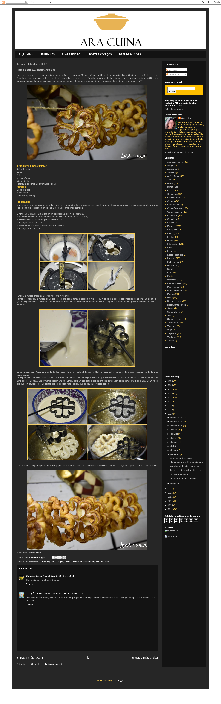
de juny (174, 438)
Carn (169, 190)
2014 (170, 501)
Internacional (173, 244)
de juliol (174, 434)
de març (174, 450)
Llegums (171, 258)
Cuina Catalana (174, 208)
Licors (170, 251)
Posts (170, 297)
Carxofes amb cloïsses (181, 458)
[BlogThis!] (55, 557)
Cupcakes (172, 219)
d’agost (174, 429)
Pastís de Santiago (179, 474)
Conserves (172, 194)
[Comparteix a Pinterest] (64, 557)
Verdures (171, 337)
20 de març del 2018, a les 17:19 (67, 593)
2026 (170, 381)
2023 (170, 393)
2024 (170, 389)
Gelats (170, 240)
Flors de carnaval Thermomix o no (186, 462)
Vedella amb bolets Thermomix (184, 466)
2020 (170, 405)
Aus (169, 180)
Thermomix (85, 561)
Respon (29, 584)
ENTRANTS (48, 54)
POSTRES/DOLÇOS (100, 54)
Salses (170, 308)
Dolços (60, 561)
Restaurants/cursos (176, 305)
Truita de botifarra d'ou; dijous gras (186, 470)
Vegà (169, 330)
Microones (172, 265)
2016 (170, 493)
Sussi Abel (186, 118)
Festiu (67, 561)
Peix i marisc (173, 287)
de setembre (176, 425)
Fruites (170, 237)
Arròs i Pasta (173, 176)
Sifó (169, 315)
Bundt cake (172, 187)
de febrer (175, 454)
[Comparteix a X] (58, 557)
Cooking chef (173, 197)
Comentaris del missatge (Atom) (46, 664)
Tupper (95, 561)
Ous (169, 272)
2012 (170, 509)
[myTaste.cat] (171, 531)
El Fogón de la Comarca (38, 593)
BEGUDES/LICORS (130, 54)
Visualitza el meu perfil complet (179, 152)
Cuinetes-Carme (34, 576)
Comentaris (174, 74)
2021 (170, 401)
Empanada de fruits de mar (183, 478)
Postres (75, 561)
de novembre (177, 421)
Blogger (120, 680)
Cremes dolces (174, 204)
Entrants (171, 226)
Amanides (172, 169)
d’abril (173, 446)
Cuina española (48, 561)
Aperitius (171, 172)
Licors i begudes (175, 255)
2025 (170, 385)
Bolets (170, 183)
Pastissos (171, 280)
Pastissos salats (175, 283)
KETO (170, 247)
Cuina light (172, 215)
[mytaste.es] (171, 536)
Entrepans (172, 230)
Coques (171, 201)
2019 (170, 410)
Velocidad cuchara (35, 552)
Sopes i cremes (174, 319)
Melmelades (173, 262)
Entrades (172, 70)
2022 (170, 397)
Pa (168, 276)
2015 (170, 497)
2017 (170, 489)
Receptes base (174, 301)
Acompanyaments (175, 162)
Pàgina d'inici (26, 54)
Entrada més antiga (145, 657)
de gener (175, 483)
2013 (170, 505)
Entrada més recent (30, 657)
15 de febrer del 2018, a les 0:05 (58, 576)
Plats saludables (175, 290)
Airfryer (170, 165)
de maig (174, 442)
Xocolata (171, 340)
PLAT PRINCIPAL (72, 54)
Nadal (170, 269)
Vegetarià (104, 561)
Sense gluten (173, 312)
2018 (170, 414)
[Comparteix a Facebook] (61, 557)
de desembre (177, 417)
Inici (87, 657)
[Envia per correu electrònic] (53, 557)
